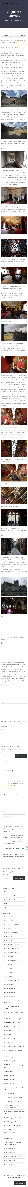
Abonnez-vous (21, 756)
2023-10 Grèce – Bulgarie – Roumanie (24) (11, 1007)
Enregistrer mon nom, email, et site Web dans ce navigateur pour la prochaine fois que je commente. (14, 829)
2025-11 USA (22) (8, 940)
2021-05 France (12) (9, 1083)
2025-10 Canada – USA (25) (11, 944)
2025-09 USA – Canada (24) (11, 948)
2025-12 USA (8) (8, 936)
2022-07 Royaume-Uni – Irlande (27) (14, 1046)
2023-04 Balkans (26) (9, 1035)
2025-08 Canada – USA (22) (11, 952)
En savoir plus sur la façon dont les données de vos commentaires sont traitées (13, 856)
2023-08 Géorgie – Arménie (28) (12, 1019)
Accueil (6, 20)
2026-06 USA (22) (8, 916)
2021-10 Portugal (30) (10, 1061)
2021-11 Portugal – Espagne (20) (12, 1057)
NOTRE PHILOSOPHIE (10, 899)
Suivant (23, 35)
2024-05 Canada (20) (9, 996)
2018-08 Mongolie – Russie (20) (12, 1118)
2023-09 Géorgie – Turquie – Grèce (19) (13, 1014)
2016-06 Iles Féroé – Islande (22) (12, 1156)
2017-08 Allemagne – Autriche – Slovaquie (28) (12, 1137)
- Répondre (16, 776)
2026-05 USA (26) (8, 920)
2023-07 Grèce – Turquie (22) (12, 1023)
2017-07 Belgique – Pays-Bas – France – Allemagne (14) (12, 1143)
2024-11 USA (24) (8, 976)
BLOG (10, 20)
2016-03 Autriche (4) (9, 1160)
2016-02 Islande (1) (9, 1164)
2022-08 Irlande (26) (9, 1042)
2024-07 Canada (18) (9, 988)
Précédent (5, 35)
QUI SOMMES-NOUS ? (10, 895)
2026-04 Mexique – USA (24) (11, 924)
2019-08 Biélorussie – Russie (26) (13, 1101)
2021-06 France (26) (9, 1079)
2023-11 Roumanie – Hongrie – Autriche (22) (12, 1001)
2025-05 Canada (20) (9, 956)
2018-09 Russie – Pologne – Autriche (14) (14, 1113)
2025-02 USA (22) (8, 968)
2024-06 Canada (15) (9, 992)
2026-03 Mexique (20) (10, 928)
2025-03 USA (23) (8, 964)
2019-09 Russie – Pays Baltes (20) (13, 1097)
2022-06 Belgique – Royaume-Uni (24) (13, 1052)
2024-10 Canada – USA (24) (11, 980)
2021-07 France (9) (9, 1075)
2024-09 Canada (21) (9, 984)
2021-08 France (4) (9, 1071)
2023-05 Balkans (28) (9, 1031)
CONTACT (6, 907)
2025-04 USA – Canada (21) (11, 960)
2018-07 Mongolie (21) (10, 1122)
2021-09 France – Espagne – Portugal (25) (14, 1066)
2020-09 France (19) (9, 1093)
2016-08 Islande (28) (9, 1148)
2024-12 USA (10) (8, 972)
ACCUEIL (6, 891)
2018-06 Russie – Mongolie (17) (12, 1126)
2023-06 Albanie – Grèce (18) (12, 1027)
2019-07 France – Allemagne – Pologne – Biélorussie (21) (12, 1106)
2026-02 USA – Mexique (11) (11, 932)
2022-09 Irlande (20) (9, 1038)
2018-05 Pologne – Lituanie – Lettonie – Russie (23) (12, 1131)
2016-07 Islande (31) (9, 1152)
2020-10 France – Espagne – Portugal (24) (14, 1088)
